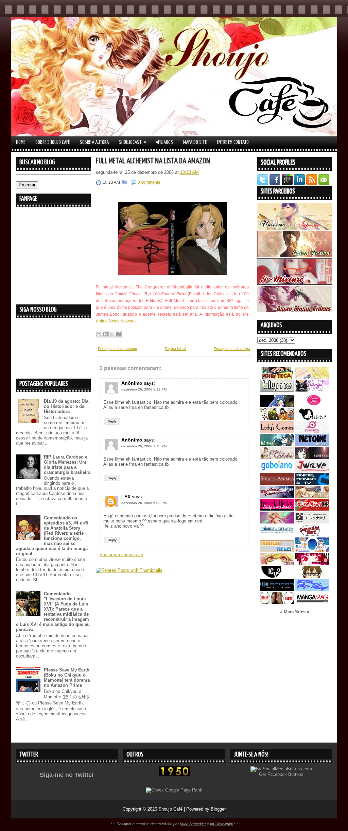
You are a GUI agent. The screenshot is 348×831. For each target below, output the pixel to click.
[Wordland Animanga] (277, 496)
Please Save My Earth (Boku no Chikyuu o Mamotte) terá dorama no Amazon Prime (67, 677)
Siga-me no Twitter (67, 774)
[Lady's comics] (277, 431)
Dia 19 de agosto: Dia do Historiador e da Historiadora (66, 406)
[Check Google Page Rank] (174, 790)
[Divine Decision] (312, 496)
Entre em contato (233, 142)
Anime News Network (116, 321)
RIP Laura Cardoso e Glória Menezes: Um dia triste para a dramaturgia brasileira (67, 464)
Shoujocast (132, 142)
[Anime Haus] (312, 457)
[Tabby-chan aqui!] (312, 390)
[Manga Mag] (312, 602)
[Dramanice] (312, 405)
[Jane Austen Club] (277, 457)
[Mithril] (277, 444)
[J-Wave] (312, 470)
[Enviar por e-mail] (98, 334)
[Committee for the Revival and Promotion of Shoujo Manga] (312, 589)
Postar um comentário (121, 554)
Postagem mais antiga (232, 349)
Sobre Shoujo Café (52, 142)
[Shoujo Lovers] (312, 550)
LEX (125, 496)
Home (20, 142)
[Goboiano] (277, 470)
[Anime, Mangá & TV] (312, 483)
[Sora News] (312, 509)
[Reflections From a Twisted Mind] (277, 418)
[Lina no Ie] (312, 377)
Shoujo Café (170, 809)
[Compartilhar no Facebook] (118, 334)
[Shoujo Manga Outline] (277, 563)
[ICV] (277, 576)
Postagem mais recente (117, 349)
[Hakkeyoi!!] (312, 576)
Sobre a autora (94, 142)
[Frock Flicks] (277, 509)
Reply (112, 421)
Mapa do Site (195, 142)
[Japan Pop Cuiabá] (312, 431)
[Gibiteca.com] (277, 377)
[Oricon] (277, 589)
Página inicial (175, 349)
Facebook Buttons (285, 774)
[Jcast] (312, 418)
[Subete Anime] (277, 483)
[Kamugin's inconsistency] (277, 522)
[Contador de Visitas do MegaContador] (174, 774)
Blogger (218, 809)
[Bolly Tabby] (277, 602)
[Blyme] (277, 390)
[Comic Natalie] (312, 522)
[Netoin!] (312, 444)
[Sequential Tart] (312, 534)
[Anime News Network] (277, 534)
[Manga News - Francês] (277, 550)
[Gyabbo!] (277, 405)
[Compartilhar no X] (111, 334)
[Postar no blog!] (105, 334)
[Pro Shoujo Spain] (312, 563)
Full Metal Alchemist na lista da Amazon (153, 161)
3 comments (149, 182)
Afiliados (164, 142)
